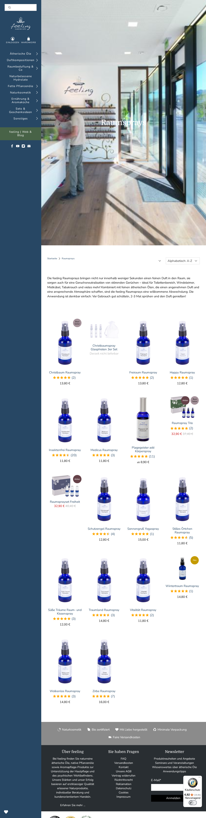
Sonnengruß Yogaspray (143, 529)
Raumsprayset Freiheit (65, 502)
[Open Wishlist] (6, 812)
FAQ (123, 759)
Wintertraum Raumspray (182, 586)
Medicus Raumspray (104, 450)
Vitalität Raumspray (143, 610)
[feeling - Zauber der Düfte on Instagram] (23, 147)
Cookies (124, 792)
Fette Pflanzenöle (20, 86)
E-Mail (156, 780)
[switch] (193, 802)
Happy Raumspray (182, 372)
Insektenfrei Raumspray (65, 450)
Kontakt (124, 767)
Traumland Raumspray (104, 610)
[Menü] (199, 778)
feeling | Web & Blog (20, 133)
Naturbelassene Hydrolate (20, 78)
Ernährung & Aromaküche (20, 100)
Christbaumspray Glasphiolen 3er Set (104, 347)
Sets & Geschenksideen (20, 110)
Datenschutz (123, 788)
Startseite (52, 258)
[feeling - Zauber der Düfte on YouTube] (18, 147)
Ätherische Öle (20, 54)
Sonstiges (20, 118)
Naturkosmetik (20, 92)
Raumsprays (68, 258)
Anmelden (173, 798)
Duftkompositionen (20, 60)
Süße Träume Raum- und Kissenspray (65, 611)
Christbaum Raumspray (65, 372)
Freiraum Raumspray (143, 372)
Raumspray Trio (182, 423)
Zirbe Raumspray (104, 691)
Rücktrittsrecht (123, 780)
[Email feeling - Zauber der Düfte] (29, 147)
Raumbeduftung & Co (20, 68)
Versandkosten (123, 763)
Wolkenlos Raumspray (65, 691)
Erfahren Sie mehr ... (72, 805)
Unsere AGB (123, 771)
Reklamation (123, 784)
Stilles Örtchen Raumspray (182, 530)
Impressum (123, 797)
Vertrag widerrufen (123, 776)
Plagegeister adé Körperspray (143, 449)
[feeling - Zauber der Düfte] (20, 23)
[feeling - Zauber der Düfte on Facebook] (12, 147)
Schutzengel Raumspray (104, 529)
